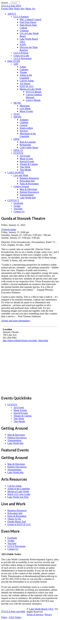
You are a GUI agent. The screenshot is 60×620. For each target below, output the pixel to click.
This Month (25, 169)
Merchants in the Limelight (28, 135)
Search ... (5, 2)
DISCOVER (13, 61)
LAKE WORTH (15, 172)
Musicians (25, 105)
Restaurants (25, 144)
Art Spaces (25, 83)
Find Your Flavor (28, 22)
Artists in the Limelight (26, 76)
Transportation (27, 194)
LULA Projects (21, 52)
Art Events (25, 155)
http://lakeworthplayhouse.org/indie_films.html (25, 340)
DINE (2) (18, 150)
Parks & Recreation (29, 183)
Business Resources (29, 178)
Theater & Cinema (29, 164)
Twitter (17, 206)
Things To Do (14, 518)
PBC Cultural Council (30, 19)
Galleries (24, 69)
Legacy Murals (33, 100)
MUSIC (17, 103)
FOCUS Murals (33, 91)
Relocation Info (27, 181)
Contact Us (19, 211)
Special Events (27, 161)
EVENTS (18, 153)
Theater (23, 72)
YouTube (18, 208)
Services (24, 130)
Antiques (24, 119)
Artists (23, 66)
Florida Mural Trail (16, 521)
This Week (25, 167)
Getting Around (21, 186)
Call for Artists (27, 80)
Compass (24, 30)
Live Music (25, 108)
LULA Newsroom (23, 58)
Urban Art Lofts (21, 55)
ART (16, 64)
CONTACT (13, 200)
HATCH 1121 (27, 86)
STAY (17, 114)
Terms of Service (35, 614)
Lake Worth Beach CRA (41, 609)
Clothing (24, 122)
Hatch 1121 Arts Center (18, 494)
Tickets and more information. (15, 320)
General (23, 125)
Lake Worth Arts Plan (17, 497)
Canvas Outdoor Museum (34, 96)
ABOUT (11, 14)
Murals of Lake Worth (30, 89)
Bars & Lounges (28, 142)
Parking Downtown (29, 192)
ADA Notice (15, 617)
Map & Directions (28, 189)
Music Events (26, 111)
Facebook (18, 203)
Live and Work (21, 175)
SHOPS (17, 117)
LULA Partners (21, 16)
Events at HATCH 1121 (19, 524)
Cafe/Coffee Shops (29, 147)
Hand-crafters (26, 128)
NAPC (23, 44)
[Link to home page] (11, 5)
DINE (17, 139)
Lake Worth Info (28, 197)
